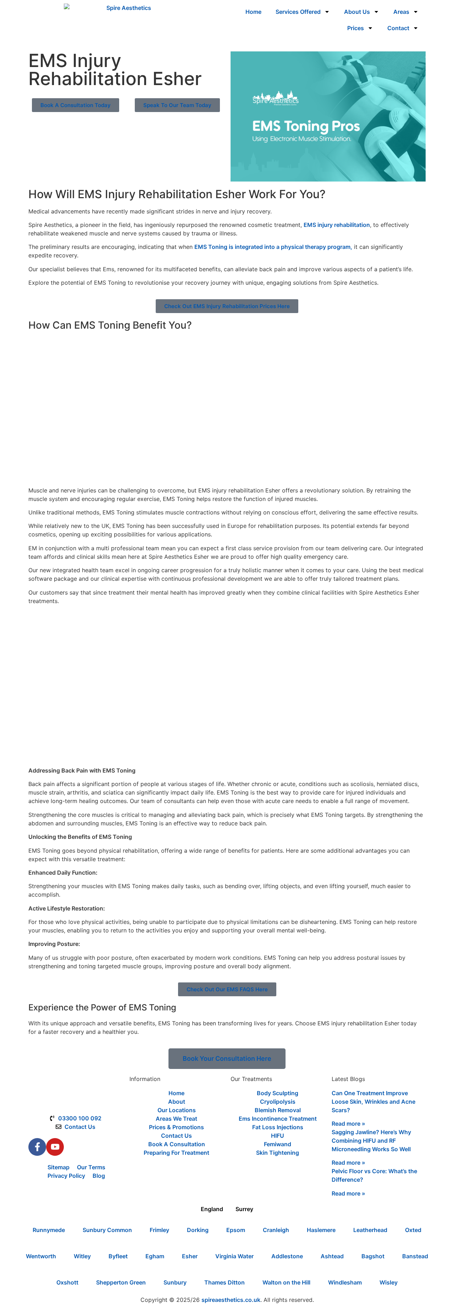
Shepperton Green (121, 1282)
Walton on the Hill (286, 1282)
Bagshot (372, 1256)
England (212, 1209)
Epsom (235, 1229)
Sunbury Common (107, 1229)
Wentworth (41, 1256)
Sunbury (175, 1282)
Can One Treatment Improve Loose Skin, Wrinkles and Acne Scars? (373, 1102)
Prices (355, 28)
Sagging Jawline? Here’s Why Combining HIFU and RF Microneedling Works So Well (371, 1141)
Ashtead (332, 1256)
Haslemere (321, 1229)
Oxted (413, 1229)
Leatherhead (370, 1229)
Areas (401, 11)
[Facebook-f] (37, 1147)
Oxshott (67, 1282)
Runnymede (49, 1229)
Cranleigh (276, 1229)
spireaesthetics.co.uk (230, 1299)
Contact (398, 28)
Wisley (389, 1282)
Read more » (348, 1123)
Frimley (159, 1229)
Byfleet (118, 1256)
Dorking (198, 1229)
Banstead (415, 1256)
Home (253, 11)
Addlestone (287, 1256)
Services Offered (298, 11)
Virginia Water (234, 1256)
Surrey (244, 1209)
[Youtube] (55, 1147)
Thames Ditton (224, 1282)
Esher (190, 1256)
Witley (82, 1256)
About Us (357, 11)
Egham (154, 1256)
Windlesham (345, 1282)
